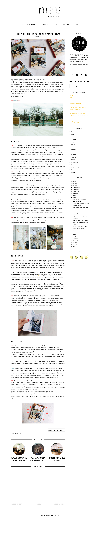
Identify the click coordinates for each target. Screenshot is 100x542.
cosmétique (73, 172)
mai (73, 232)
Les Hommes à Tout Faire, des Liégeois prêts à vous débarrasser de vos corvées (79, 115)
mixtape (73, 159)
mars (74, 236)
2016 (72, 242)
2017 (72, 185)
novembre (75, 189)
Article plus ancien (59, 504)
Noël (72, 164)
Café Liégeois (74, 162)
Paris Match (20, 219)
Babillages (66, 24)
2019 (72, 181)
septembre (75, 193)
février (74, 238)
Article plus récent (17, 504)
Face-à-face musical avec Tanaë (80, 211)
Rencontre (73, 139)
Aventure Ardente (75, 167)
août (74, 195)
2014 (72, 246)
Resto (72, 147)
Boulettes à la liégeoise (46, 540)
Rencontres (31, 24)
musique (73, 142)
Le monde (76, 24)
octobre (74, 191)
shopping (73, 144)
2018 (72, 183)
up (20, 433)
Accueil (39, 504)
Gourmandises (44, 24)
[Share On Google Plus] (60, 430)
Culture (56, 24)
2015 (72, 244)
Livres (72, 169)
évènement (73, 154)
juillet (74, 197)
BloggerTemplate (59, 540)
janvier (74, 240)
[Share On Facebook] (57, 430)
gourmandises (74, 137)
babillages (73, 149)
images (72, 152)
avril (74, 234)
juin (73, 230)
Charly (39, 276)
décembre (75, 187)
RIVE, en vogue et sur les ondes (80, 220)
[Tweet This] (54, 430)
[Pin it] (63, 430)
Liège (22, 24)
